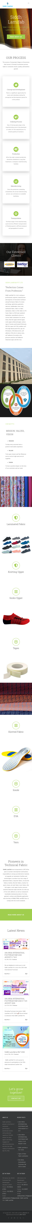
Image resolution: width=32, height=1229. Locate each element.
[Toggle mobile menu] (29, 3)
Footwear (16, 939)
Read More (7, 973)
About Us (25, 1213)
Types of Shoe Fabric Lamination (23, 1155)
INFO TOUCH (23, 1214)
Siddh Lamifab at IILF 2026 (15, 1052)
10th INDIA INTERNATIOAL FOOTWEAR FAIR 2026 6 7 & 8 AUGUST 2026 (16, 1001)
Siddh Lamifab (9, 1200)
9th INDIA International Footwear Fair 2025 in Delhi (22, 1163)
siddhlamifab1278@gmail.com (11, 1198)
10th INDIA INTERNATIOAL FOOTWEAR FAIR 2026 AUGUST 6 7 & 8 (15, 955)
